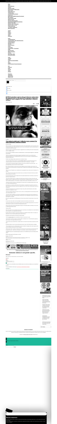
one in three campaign (20, 256)
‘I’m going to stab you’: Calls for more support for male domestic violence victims (21, 141)
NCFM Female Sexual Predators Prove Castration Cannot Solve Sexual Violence (46, 323)
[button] (9, 410)
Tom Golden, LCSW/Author (12, 27)
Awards (9, 59)
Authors (9, 30)
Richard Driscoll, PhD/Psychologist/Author (15, 21)
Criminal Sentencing (11, 41)
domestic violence (13, 256)
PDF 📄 (34, 103)
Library (9, 70)
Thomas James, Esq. (11, 26)
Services (9, 71)
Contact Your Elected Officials (13, 60)
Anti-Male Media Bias (11, 39)
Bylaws (9, 31)
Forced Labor (10, 47)
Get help (9, 69)
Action (9, 57)
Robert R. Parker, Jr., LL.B (12, 25)
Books (9, 68)
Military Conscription (11, 51)
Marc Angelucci (10, 17)
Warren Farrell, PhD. (11, 28)
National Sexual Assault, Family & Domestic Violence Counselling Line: (16, 237)
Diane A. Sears (10, 10)
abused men (9, 256)
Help (9, 66)
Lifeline (7, 239)
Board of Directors (11, 6)
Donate (9, 62)
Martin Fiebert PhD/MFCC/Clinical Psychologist (16, 16)
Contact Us (10, 67)
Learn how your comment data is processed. (23, 266)
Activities (9, 58)
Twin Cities (43, 199)
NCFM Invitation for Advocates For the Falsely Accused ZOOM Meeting (46, 296)
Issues (9, 38)
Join (8, 61)
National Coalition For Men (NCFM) (28, 334)
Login (6, 259)
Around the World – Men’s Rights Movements (15, 40)
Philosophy (10, 36)
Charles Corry (10, 15)
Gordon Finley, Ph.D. (11, 11)
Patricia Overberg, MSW (12, 18)
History (9, 35)
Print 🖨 (37, 103)
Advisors (9, 7)
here (8, 242)
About (9, 5)
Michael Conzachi (11, 19)
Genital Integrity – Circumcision (13, 48)
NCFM (8, 139)
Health (9, 49)
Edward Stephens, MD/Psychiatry (13, 9)
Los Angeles (43, 196)
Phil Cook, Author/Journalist (13, 20)
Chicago (42, 195)
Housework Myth (11, 50)
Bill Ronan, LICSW (11, 8)
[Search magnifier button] (8, 82)
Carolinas (42, 194)
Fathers (9, 46)
